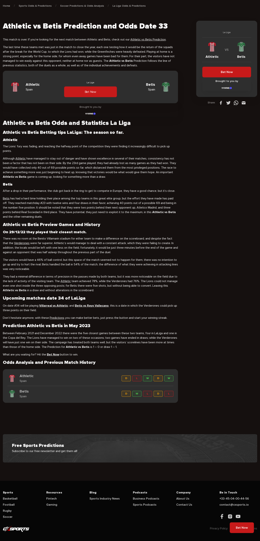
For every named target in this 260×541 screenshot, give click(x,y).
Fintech (51, 499)
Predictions (57, 318)
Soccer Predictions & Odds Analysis (82, 5)
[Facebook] (221, 103)
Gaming (51, 505)
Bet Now (90, 92)
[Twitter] (228, 103)
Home (6, 5)
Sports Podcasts (144, 505)
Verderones (22, 243)
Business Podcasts (146, 499)
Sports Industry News (104, 499)
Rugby (7, 511)
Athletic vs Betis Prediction (148, 39)
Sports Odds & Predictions (35, 5)
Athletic (20, 158)
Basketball (10, 499)
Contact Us (184, 505)
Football (9, 505)
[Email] (243, 103)
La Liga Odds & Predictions (129, 5)
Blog (93, 492)
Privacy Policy (219, 528)
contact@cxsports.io (234, 505)
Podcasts (140, 492)
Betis (6, 198)
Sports (8, 492)
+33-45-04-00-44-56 (234, 499)
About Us (182, 499)
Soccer (8, 517)
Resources (54, 492)
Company (183, 492)
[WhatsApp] (236, 103)
